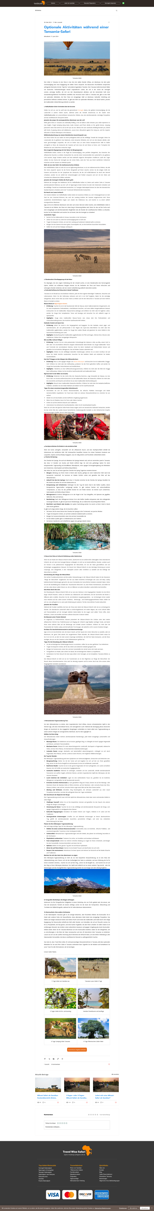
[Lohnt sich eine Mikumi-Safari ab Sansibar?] (106, 1085)
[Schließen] (152, 1208)
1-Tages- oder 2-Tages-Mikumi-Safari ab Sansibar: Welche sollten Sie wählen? (76, 1096)
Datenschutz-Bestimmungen (103, 1208)
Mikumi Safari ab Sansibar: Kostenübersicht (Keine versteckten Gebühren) (47, 1096)
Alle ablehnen (133, 1208)
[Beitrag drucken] (62, 1059)
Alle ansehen (115, 1074)
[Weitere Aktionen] (109, 22)
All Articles (38, 10)
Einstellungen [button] (123, 1208)
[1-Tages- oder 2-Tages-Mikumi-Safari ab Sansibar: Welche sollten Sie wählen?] (77, 1085)
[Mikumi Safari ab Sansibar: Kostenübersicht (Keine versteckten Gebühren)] (48, 1085)
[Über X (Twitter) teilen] (49, 1059)
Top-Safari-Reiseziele (47, 1165)
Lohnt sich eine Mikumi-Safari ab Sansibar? (104, 1096)
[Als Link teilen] (58, 1059)
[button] (116, 10)
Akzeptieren (145, 1208)
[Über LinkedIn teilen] (53, 1059)
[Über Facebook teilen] (45, 1059)
